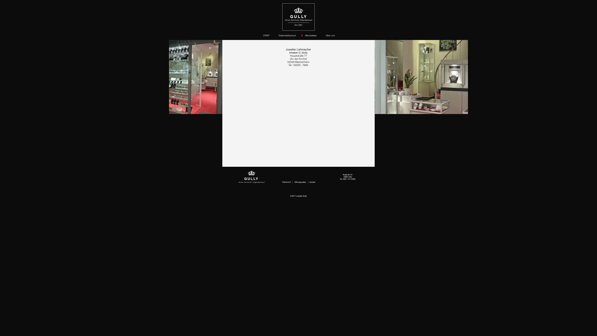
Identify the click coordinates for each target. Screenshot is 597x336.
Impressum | (287, 182)
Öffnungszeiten (300, 182)
